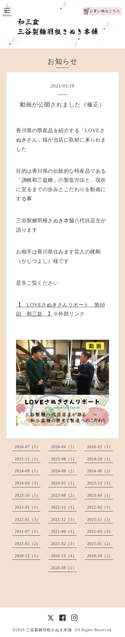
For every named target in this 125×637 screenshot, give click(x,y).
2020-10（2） (100, 556)
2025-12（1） (27, 459)
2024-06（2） (100, 471)
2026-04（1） (64, 447)
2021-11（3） (100, 519)
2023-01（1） (27, 507)
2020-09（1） (64, 568)
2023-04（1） (100, 495)
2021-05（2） (100, 531)
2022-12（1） (64, 507)
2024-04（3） (27, 483)
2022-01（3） (27, 519)
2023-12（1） (100, 483)
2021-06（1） (64, 531)
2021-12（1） (64, 519)
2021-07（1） (27, 531)
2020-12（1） (27, 556)
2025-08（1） (64, 459)
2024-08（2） (64, 471)
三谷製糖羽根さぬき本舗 (49, 630)
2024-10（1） (100, 459)
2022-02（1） (100, 507)
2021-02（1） (64, 543)
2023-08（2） (64, 495)
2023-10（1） (27, 495)
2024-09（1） (27, 471)
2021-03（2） (27, 543)
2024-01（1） (64, 483)
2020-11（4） (64, 556)
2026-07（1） (27, 447)
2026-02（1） (100, 447)
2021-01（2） (100, 543)
